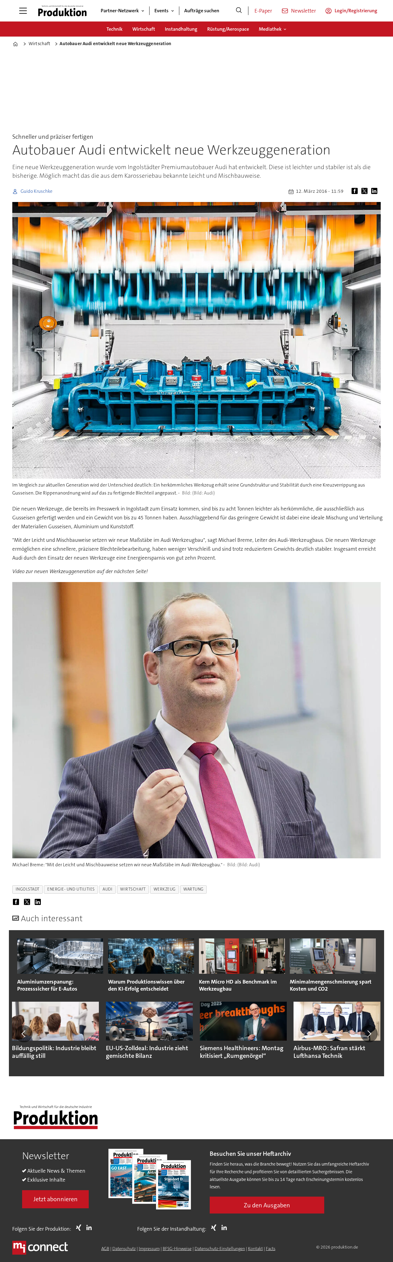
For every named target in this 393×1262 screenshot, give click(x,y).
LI (90, 1228)
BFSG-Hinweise (177, 1248)
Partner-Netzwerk (120, 10)
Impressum (149, 1248)
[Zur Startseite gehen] (62, 10)
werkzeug (165, 889)
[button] (24, 1033)
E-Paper (263, 10)
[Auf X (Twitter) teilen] (365, 191)
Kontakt (255, 1248)
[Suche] (239, 11)
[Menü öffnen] (23, 10)
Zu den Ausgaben (267, 1205)
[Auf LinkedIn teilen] (375, 191)
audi (107, 889)
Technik (115, 29)
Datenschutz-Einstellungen (220, 1248)
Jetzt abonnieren (55, 1199)
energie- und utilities (71, 889)
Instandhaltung (181, 29)
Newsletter (303, 10)
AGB (105, 1248)
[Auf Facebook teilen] (355, 191)
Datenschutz (124, 1248)
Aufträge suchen (201, 10)
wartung (193, 889)
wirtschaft (133, 889)
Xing (80, 1228)
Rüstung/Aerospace (228, 29)
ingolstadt (28, 889)
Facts (270, 1248)
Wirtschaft (143, 29)
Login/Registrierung (356, 10)
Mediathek (270, 29)
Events (161, 10)
